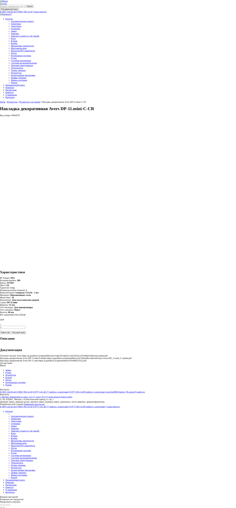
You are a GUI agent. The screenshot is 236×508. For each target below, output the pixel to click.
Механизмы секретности (22, 46)
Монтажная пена (19, 48)
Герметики (16, 24)
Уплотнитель (17, 68)
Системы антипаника (21, 60)
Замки (14, 31)
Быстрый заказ (19, 333)
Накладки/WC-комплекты (23, 51)
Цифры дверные (18, 78)
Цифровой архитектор (34, 404)
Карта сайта (66, 397)
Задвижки (15, 29)
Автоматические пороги (22, 21)
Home (2, 102)
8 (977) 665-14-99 (87, 392)
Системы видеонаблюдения (24, 63)
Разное (14, 82)
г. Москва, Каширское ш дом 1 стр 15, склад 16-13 (23, 397)
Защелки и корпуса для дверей (25, 36)
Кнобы (14, 43)
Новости (9, 92)
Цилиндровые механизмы (23, 75)
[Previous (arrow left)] (1, 507)
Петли (14, 53)
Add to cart (5, 333)
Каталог (9, 19)
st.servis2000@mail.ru (115, 392)
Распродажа (11, 90)
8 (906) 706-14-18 (24, 12)
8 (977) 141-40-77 (51, 392)
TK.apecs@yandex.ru (135, 392)
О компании (11, 95)
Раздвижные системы (21, 56)
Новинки (9, 87)
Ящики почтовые (19, 80)
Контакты (10, 97)
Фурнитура (16, 73)
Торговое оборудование (22, 65)
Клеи (13, 38)
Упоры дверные (18, 70)
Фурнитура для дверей (29, 102)
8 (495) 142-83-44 (8, 12)
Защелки (15, 33)
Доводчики (16, 26)
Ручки (14, 58)
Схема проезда (39, 12)
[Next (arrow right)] (4, 507)
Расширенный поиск (9, 9)
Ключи (14, 41)
